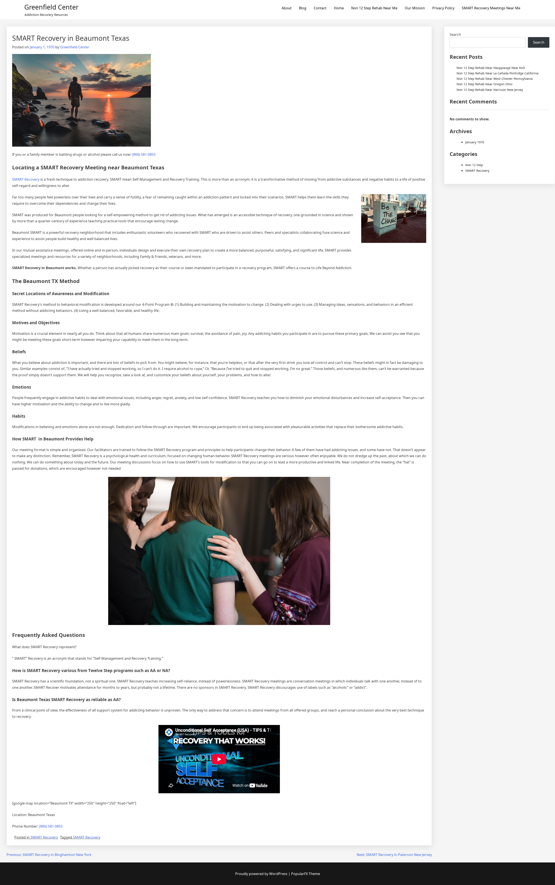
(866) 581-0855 (144, 154)
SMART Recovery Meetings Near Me (491, 8)
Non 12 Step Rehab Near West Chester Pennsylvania (495, 79)
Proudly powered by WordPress (261, 873)
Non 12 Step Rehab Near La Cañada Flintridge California (498, 73)
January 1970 (474, 142)
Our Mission (415, 8)
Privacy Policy (443, 8)
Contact (320, 8)
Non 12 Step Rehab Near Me (374, 8)
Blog (302, 8)
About (287, 8)
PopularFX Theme (305, 873)
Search (455, 34)
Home (339, 8)
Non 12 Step (474, 165)
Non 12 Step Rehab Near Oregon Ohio (484, 84)
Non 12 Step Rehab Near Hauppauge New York (491, 68)
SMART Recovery (25, 179)
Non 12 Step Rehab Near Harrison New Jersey (490, 90)
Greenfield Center (51, 7)
